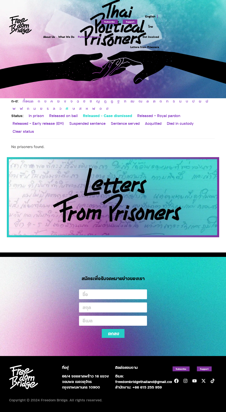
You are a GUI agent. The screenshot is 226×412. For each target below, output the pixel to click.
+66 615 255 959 (147, 387)
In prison (36, 115)
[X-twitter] (203, 380)
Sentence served (125, 123)
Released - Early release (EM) (38, 123)
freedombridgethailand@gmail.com (144, 381)
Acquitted (153, 123)
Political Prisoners (89, 37)
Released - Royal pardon (158, 115)
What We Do (66, 37)
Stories (108, 37)
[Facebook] (176, 380)
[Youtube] (194, 380)
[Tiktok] (212, 380)
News (135, 37)
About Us (49, 37)
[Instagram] (185, 380)
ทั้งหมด (28, 101)
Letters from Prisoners (144, 47)
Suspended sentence (87, 123)
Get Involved (151, 37)
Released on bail (63, 115)
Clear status (23, 131)
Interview (123, 37)
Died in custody (180, 123)
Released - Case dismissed (107, 115)
